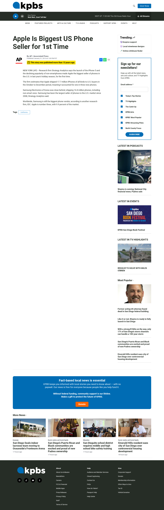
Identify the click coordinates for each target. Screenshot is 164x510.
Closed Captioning (93, 476)
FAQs (89, 484)
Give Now (144, 5)
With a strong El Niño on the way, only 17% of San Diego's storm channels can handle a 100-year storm (134, 331)
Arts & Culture (64, 23)
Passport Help (92, 492)
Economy (15, 440)
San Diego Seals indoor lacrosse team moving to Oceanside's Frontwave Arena (29, 446)
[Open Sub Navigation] (31, 23)
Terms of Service (61, 504)
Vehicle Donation (124, 492)
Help (134, 23)
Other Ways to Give (124, 484)
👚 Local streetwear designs (132, 46)
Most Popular (125, 280)
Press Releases (61, 492)
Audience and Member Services (97, 472)
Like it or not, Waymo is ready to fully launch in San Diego (134, 320)
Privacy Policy (61, 496)
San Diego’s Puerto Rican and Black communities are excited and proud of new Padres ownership (133, 344)
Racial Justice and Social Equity (58, 440)
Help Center (91, 496)
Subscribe (134, 134)
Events (124, 23)
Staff (58, 500)
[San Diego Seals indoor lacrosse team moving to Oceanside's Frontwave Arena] (29, 428)
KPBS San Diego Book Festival (131, 230)
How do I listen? (92, 488)
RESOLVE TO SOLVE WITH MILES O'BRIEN (132, 269)
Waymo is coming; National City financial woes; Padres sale (132, 190)
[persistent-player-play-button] (15, 16)
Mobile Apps (60, 488)
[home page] (28, 6)
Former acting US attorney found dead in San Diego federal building (133, 310)
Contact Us (91, 480)
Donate (82, 404)
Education (86, 440)
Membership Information (126, 480)
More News (19, 415)
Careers (58, 480)
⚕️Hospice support (128, 42)
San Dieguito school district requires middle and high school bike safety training (98, 446)
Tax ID (120, 488)
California (24, 112)
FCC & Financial (61, 484)
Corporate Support (124, 472)
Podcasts (94, 23)
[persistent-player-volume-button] (22, 16)
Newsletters (60, 476)
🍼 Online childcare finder (131, 51)
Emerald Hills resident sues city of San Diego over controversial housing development (133, 356)
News (27, 23)
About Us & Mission (63, 472)
